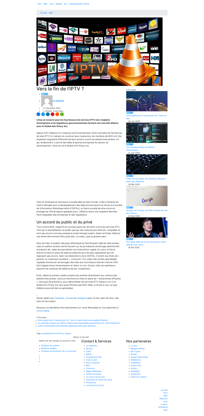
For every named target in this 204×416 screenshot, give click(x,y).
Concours (90, 368)
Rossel (134, 354)
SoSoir (134, 368)
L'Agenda (73, 4)
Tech (39, 4)
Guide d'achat (83, 4)
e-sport (164, 404)
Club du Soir (91, 360)
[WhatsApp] (62, 114)
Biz (65, 4)
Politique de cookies (50, 345)
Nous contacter (93, 362)
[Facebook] (38, 114)
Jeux (51, 4)
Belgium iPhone (138, 348)
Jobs (165, 410)
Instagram (82, 298)
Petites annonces (93, 374)
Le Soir (134, 345)
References (136, 360)
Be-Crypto (135, 351)
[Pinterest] (52, 114)
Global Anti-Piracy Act (58, 333)
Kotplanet (135, 371)
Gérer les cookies (139, 377)
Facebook (59, 298)
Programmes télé (93, 357)
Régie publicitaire (94, 371)
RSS (88, 365)
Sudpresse (135, 362)
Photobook (91, 382)
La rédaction (91, 345)
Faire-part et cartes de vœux (99, 379)
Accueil (43, 13)
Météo (89, 354)
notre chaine (42, 311)
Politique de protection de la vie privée (58, 351)
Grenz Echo (136, 365)
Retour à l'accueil (81, 337)
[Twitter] (43, 114)
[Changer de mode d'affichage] (166, 1)
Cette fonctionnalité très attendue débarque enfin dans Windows (67, 326)
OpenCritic (135, 374)
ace (43, 333)
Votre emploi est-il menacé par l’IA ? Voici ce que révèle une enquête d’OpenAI (73, 320)
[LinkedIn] (48, 114)
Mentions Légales (49, 348)
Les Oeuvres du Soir (95, 385)
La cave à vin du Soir (95, 377)
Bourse (89, 348)
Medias (59, 4)
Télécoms (163, 398)
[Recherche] (167, 4)
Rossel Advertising (139, 357)
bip (46, 333)
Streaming (163, 407)
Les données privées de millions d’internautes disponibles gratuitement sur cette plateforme (79, 323)
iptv (69, 333)
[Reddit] (57, 114)
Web (45, 4)
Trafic (88, 351)
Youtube (69, 298)
